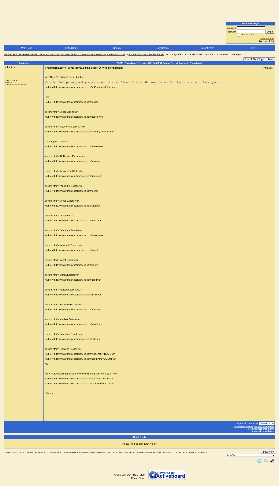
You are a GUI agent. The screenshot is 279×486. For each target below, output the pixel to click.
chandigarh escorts (243, 426)
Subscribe (268, 451)
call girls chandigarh (264, 426)
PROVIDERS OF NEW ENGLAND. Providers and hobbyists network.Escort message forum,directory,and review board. (64, 54)
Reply (270, 59)
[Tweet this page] (259, 460)
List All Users (71, 48)
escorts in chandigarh (263, 431)
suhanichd (10, 67)
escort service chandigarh (261, 429)
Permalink (268, 68)
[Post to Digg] (266, 460)
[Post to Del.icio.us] (272, 460)
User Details (162, 48)
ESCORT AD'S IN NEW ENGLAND (146, 54)
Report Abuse (138, 478)
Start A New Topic (254, 59)
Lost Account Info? (264, 41)
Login (270, 31)
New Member (267, 38)
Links (252, 48)
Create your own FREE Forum (129, 474)
